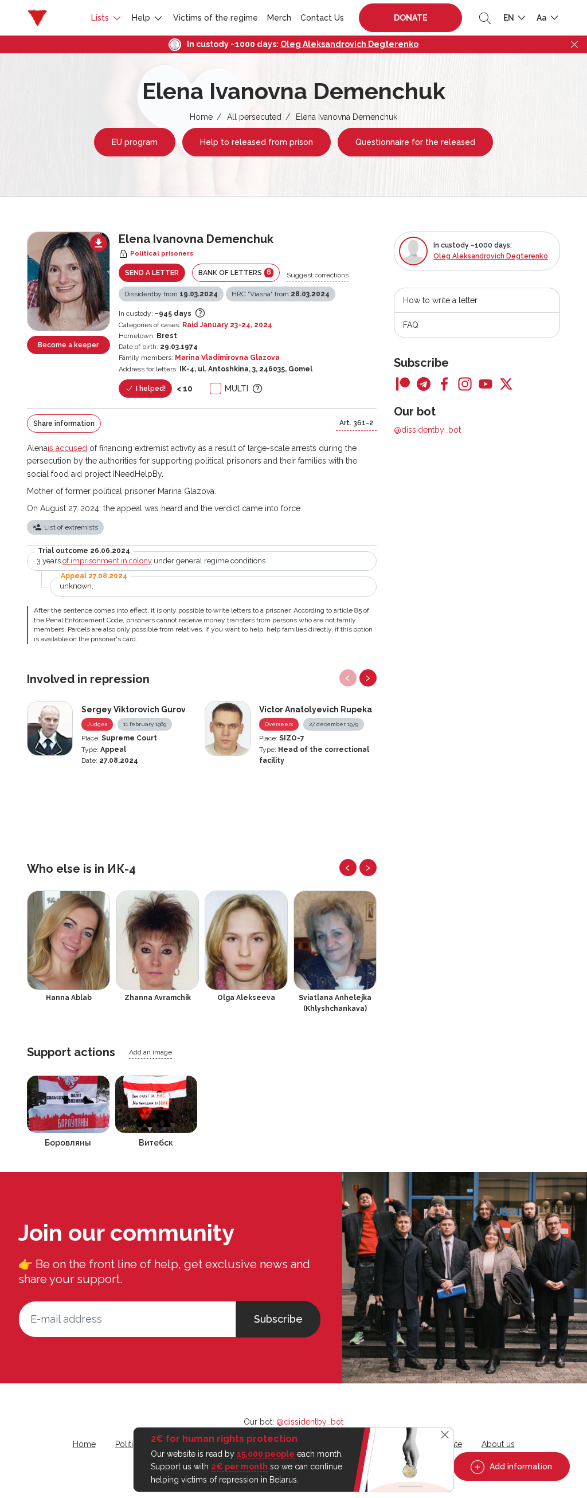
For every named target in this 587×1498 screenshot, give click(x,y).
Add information (519, 1466)
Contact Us (322, 17)
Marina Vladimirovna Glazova (227, 358)
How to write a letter (440, 300)
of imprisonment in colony (107, 560)
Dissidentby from (171, 294)
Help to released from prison (256, 142)
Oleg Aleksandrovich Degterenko (349, 44)
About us (498, 1444)
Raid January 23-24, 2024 (227, 325)
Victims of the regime (215, 17)
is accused (67, 448)
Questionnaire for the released (415, 142)
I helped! (150, 389)
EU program (135, 142)
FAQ (410, 325)
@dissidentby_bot (427, 429)
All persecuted (254, 116)
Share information (64, 423)
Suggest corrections (318, 275)
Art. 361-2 (356, 423)
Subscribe (278, 1319)
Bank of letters (234, 272)
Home (201, 116)
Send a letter (152, 273)
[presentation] (348, 678)
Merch (279, 17)
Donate (411, 17)
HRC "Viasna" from (281, 294)
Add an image (150, 1052)
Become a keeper (68, 345)
